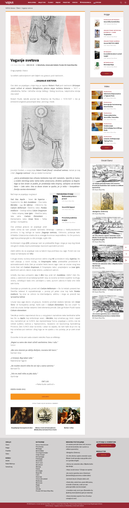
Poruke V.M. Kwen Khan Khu (68, 65)
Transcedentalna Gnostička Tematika (111, 116)
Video (7, 454)
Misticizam (39, 483)
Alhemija (116, 41)
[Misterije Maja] (97, 66)
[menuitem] (97, 2)
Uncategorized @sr (42, 453)
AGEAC (8, 461)
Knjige (7, 448)
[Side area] (124, 2)
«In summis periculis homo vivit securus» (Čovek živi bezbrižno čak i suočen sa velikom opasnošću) (107, 185)
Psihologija (107, 19)
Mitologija (39, 449)
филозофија (40, 451)
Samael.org (9, 467)
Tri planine (107, 34)
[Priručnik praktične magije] (55, 221)
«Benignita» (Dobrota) (100, 211)
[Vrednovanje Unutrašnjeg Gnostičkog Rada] (97, 127)
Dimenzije (39, 477)
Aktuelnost (116, 19)
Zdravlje (38, 489)
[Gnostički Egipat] (55, 210)
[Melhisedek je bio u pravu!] (55, 199)
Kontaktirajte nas (106, 445)
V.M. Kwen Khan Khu (98, 190)
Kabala (38, 469)
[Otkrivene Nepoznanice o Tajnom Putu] (97, 95)
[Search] (119, 2)
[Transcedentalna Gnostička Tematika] (97, 116)
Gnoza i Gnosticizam (42, 445)
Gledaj (107, 73)
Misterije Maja (109, 65)
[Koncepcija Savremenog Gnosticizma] (97, 105)
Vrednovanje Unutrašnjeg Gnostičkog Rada (113, 128)
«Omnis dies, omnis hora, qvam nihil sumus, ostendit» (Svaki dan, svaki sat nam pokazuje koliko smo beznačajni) (79, 484)
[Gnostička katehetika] (97, 23)
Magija (38, 485)
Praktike (8, 451)
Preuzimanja (39, 447)
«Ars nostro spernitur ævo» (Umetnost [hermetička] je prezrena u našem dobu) (106, 315)
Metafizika (41, 65)
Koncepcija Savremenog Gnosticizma (112, 105)
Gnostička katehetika (112, 22)
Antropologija (108, 62)
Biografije (107, 32)
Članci (7, 445)
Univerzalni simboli (52, 65)
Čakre (37, 475)
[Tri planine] (97, 33)
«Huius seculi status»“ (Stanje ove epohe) (106, 290)
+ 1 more (113, 32)
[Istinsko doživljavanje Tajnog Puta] (97, 140)
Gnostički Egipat (68, 207)
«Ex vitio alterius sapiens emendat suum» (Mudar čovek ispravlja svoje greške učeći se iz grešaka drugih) (107, 238)
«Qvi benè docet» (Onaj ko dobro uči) (77, 479)
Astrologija (39, 471)
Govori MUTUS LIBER (111, 43)
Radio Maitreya (10, 464)
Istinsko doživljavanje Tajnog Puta (112, 140)
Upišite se (103, 454)
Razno (38, 487)
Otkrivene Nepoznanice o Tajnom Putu (112, 95)
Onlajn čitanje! (109, 30)
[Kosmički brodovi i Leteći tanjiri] (97, 55)
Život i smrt (39, 463)
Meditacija (39, 481)
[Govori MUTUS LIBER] (97, 44)
